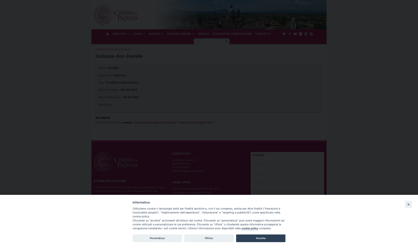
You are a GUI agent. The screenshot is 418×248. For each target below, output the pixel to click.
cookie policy (249, 228)
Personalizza (157, 238)
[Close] (408, 204)
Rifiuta (209, 238)
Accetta (260, 238)
